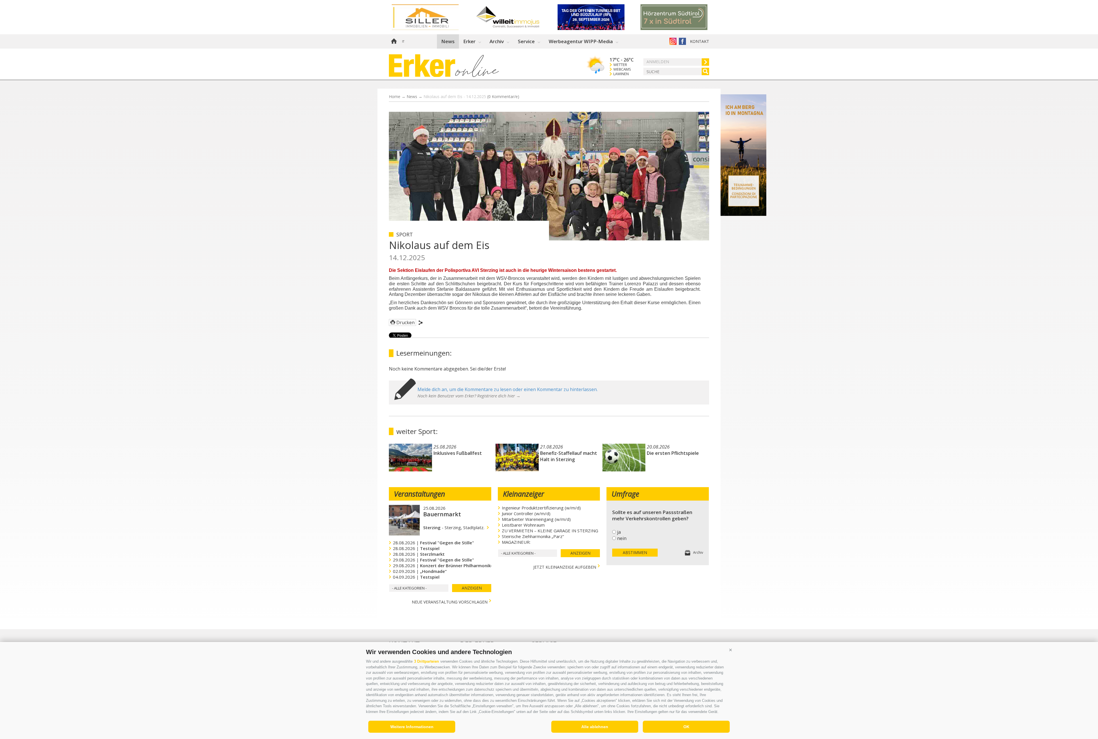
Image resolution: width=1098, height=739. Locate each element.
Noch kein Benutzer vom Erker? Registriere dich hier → (468, 396)
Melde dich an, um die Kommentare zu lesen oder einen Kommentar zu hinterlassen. (507, 389)
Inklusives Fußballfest (457, 453)
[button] (730, 649)
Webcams (622, 69)
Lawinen (621, 74)
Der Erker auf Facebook (682, 41)
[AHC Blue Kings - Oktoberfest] (681, 17)
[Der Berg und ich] (743, 214)
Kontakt (699, 41)
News (448, 41)
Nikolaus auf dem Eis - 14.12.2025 (471, 96)
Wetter (620, 65)
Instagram (673, 41)
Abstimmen (635, 552)
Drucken (405, 322)
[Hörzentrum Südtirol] (433, 17)
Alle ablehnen (594, 726)
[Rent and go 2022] (599, 17)
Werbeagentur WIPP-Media (581, 41)
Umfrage (625, 494)
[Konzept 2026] (516, 17)
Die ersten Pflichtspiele (673, 453)
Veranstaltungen (419, 494)
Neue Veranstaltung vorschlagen (450, 601)
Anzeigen (472, 588)
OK (686, 726)
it (403, 41)
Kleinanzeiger (523, 494)
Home (393, 41)
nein (621, 538)
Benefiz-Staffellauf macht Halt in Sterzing (568, 456)
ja (619, 532)
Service (526, 41)
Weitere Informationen (411, 726)
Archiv (497, 41)
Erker (469, 41)
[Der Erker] (422, 65)
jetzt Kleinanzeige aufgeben (564, 566)
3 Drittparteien (426, 661)
